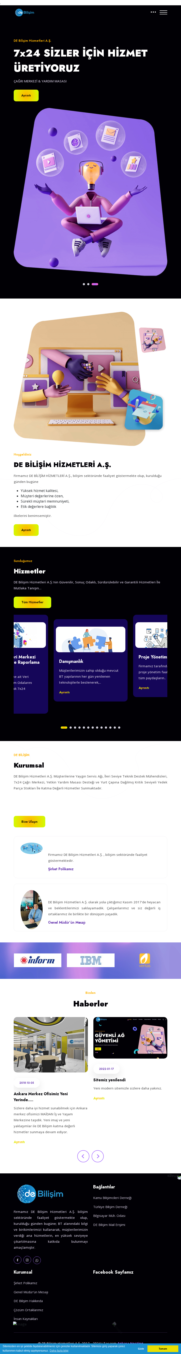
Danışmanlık (71, 661)
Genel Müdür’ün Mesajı (31, 1292)
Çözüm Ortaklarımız (28, 1310)
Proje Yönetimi (153, 657)
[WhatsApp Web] (37, 1260)
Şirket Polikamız (25, 1283)
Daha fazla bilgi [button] (59, 1350)
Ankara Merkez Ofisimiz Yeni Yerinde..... (41, 1097)
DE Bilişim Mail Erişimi (109, 1224)
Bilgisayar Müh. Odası (109, 1215)
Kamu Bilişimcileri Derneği (112, 1197)
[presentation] (83, 1156)
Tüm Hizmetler (32, 602)
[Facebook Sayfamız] (17, 1260)
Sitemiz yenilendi (109, 1080)
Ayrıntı (26, 95)
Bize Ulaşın (29, 821)
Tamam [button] (163, 1348)
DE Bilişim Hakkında (28, 1301)
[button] (84, 284)
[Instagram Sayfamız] (27, 1260)
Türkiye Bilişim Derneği (110, 1207)
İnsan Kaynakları (26, 1318)
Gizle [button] (141, 1348)
